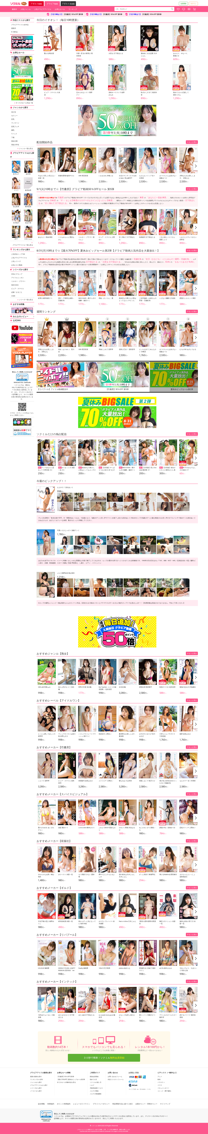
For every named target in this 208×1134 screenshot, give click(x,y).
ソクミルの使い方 (95, 1082)
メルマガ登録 (94, 1091)
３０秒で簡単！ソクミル (104, 1057)
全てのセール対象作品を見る (66, 1082)
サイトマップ (165, 1104)
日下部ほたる (92, 262)
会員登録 (183, 3)
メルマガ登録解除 (95, 1094)
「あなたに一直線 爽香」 (157, 197)
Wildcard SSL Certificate (22, 382)
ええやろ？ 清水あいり (65, 487)
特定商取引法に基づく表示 (122, 1104)
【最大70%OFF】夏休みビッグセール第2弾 (71, 1079)
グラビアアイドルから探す (39, 1085)
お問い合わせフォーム (115, 1076)
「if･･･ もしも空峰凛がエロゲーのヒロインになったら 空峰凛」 (86, 200)
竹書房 (61, 197)
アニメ (160, 1076)
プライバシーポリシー (101, 1104)
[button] (22, 377)
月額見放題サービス (96, 1088)
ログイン (193, 3)
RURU (167, 262)
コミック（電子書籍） (165, 1091)
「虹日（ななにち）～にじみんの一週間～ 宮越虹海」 (167, 259)
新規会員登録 (94, 1076)
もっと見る (193, 142)
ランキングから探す (36, 1079)
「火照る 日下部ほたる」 (111, 262)
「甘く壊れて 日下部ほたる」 (56, 203)
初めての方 (93, 1079)
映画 (159, 1079)
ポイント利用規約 (63, 1104)
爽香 (142, 197)
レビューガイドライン (81, 1104)
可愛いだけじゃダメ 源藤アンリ (68, 530)
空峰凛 (53, 200)
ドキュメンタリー (163, 1088)
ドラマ (160, 1085)
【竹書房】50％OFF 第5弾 (65, 1076)
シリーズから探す (36, 1088)
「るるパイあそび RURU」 (184, 262)
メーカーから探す (36, 1091)
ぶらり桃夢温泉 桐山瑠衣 (66, 573)
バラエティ (161, 1082)
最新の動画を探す (36, 1076)
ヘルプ (92, 1085)
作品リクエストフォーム (116, 1079)
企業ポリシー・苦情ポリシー (146, 1104)
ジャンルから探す (36, 1082)
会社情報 (41, 1104)
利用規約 (50, 1104)
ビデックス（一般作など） (168, 1073)
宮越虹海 (137, 259)
